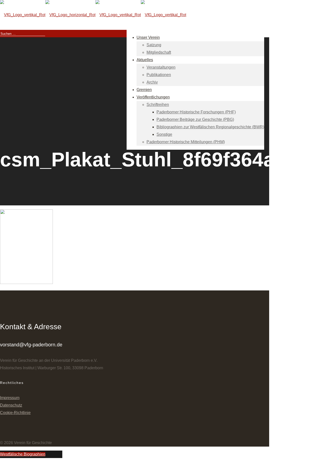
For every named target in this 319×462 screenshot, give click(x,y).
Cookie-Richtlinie (15, 413)
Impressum (9, 398)
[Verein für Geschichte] (93, 15)
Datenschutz (11, 405)
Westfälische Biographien (22, 454)
